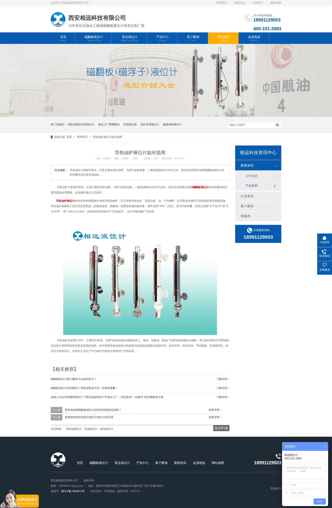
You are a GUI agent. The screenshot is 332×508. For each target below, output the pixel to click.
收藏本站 (239, 2)
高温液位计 (91, 428)
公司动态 (252, 176)
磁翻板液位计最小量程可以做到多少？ (73, 379)
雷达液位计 (129, 38)
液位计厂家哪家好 (109, 124)
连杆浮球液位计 (149, 124)
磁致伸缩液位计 (172, 124)
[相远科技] (58, 16)
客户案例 (193, 38)
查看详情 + (215, 410)
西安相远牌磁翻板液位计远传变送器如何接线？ (93, 410)
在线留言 (257, 2)
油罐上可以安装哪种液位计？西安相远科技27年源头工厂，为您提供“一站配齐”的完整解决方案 (107, 397)
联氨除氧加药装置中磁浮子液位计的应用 (89, 417)
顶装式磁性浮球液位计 (81, 124)
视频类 (245, 216)
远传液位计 (106, 428)
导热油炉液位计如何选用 (107, 137)
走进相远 (254, 38)
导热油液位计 (74, 428)
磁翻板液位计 (94, 38)
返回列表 (221, 428)
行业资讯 (247, 196)
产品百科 (252, 185)
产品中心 (162, 38)
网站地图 (276, 2)
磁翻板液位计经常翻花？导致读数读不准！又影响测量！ (84, 388)
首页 (63, 38)
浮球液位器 (130, 124)
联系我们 (221, 2)
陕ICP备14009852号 (73, 491)
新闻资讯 (223, 38)
